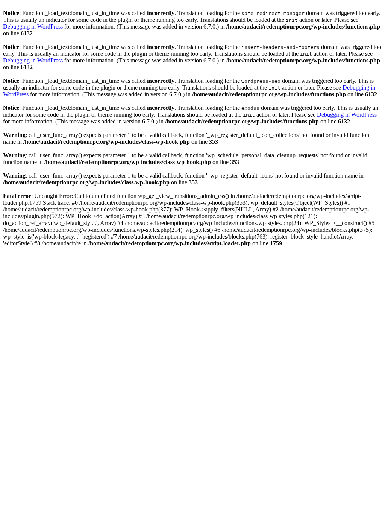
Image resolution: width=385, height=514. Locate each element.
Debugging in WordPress (33, 26)
